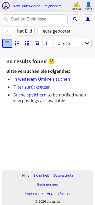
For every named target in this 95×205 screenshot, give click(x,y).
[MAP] (47, 43)
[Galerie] (37, 43)
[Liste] (7, 43)
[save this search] (88, 19)
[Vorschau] (17, 43)
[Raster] (27, 43)
